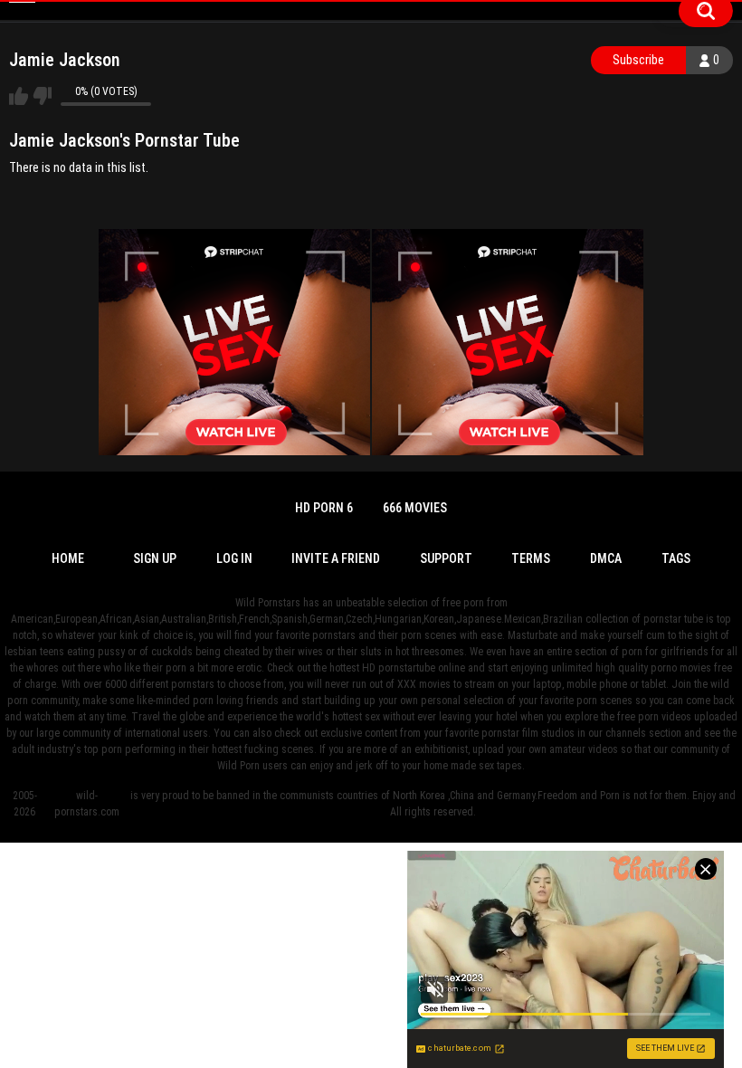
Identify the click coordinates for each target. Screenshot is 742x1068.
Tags (675, 558)
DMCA (606, 558)
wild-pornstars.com (86, 803)
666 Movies (415, 508)
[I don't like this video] (42, 96)
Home (68, 558)
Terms (530, 558)
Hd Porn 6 (324, 508)
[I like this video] (18, 96)
